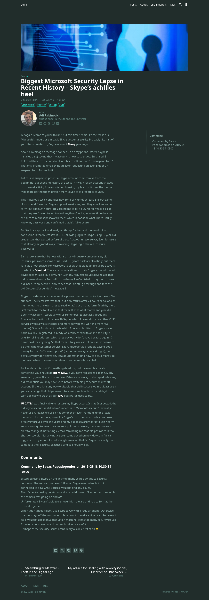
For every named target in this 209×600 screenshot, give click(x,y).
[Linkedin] (40, 123)
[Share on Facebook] (75, 550)
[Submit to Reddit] (68, 550)
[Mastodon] (49, 123)
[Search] (180, 4)
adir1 (24, 4)
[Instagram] (53, 123)
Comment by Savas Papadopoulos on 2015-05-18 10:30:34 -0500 (168, 145)
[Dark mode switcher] (186, 4)
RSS (45, 585)
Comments (156, 136)
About (24, 585)
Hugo (175, 591)
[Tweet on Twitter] (62, 550)
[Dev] (57, 123)
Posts (24, 76)
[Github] (44, 123)
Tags (36, 585)
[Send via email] (81, 550)
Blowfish (184, 591)
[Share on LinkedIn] (55, 550)
